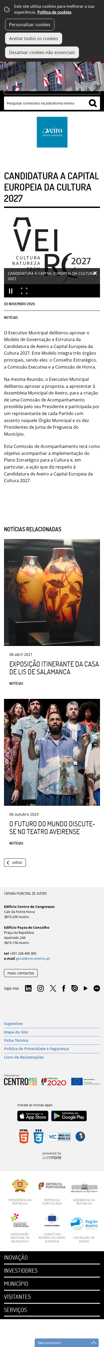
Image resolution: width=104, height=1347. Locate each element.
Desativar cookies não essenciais (42, 52)
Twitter (53, 988)
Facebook (63, 988)
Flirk (97, 988)
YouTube (85, 989)
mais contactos (20, 973)
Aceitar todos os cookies (33, 38)
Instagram (40, 988)
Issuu (74, 988)
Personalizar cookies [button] (29, 25)
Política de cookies (54, 12)
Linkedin (28, 988)
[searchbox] (52, 103)
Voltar (17, 862)
